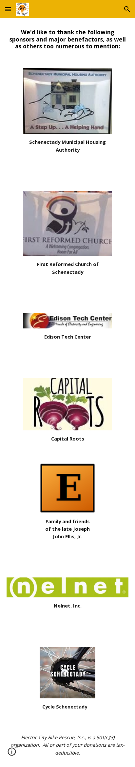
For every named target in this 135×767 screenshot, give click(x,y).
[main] (67, 39)
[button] (8, 9)
